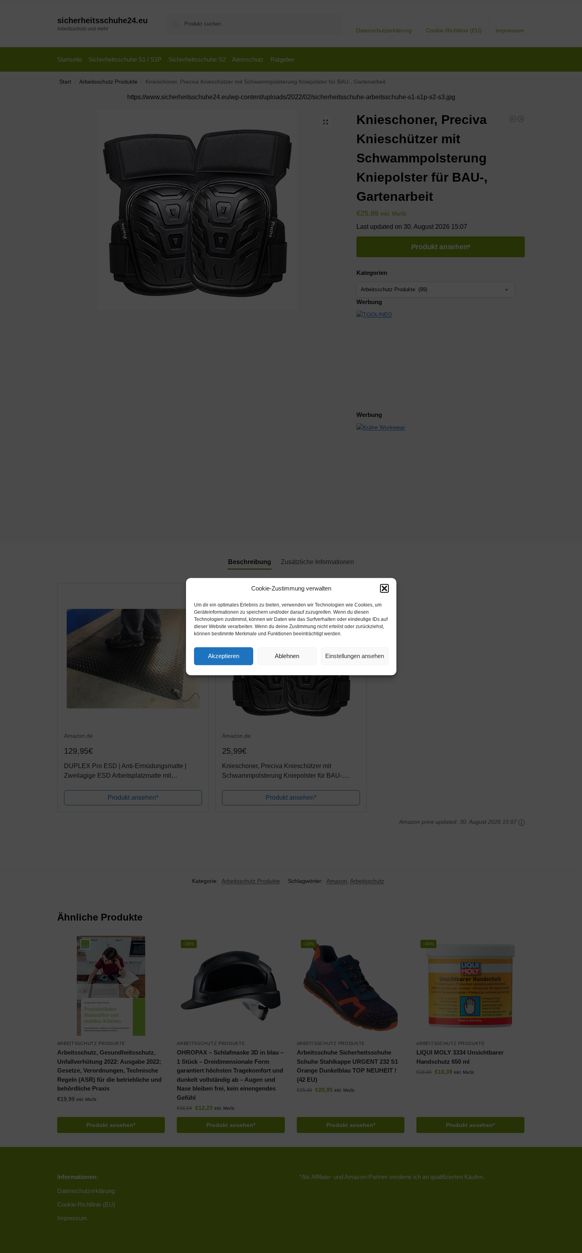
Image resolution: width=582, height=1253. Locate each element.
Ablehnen (287, 656)
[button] (384, 588)
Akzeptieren (223, 656)
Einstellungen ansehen (354, 656)
